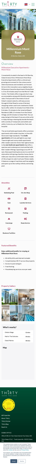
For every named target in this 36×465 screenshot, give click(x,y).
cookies (10, 450)
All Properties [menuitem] (5, 415)
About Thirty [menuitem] (5, 418)
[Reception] (26, 297)
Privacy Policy (25, 450)
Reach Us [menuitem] (4, 427)
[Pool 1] (14, 313)
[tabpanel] (18, 24)
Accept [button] (14, 461)
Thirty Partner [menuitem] (5, 421)
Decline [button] (22, 461)
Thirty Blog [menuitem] (4, 424)
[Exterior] (9, 297)
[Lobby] (5, 313)
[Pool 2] (26, 313)
